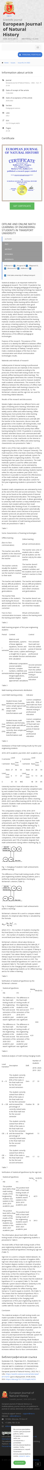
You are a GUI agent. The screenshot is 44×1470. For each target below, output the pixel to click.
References (9, 259)
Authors (8, 239)
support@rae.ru (29, 1413)
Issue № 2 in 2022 (24, 63)
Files (6, 244)
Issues (13, 63)
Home (6, 63)
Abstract (8, 249)
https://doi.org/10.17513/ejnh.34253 (21, 1379)
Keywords (9, 254)
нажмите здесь (24, 1456)
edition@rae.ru (15, 1416)
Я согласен (19, 1463)
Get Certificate (22, 206)
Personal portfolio (31, 54)
